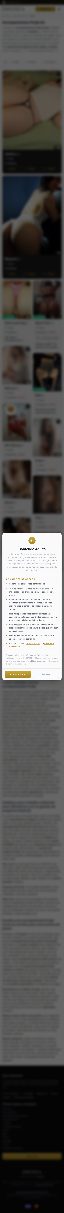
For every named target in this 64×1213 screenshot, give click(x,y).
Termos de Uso (33, 643)
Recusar (46, 674)
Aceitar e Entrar (18, 674)
